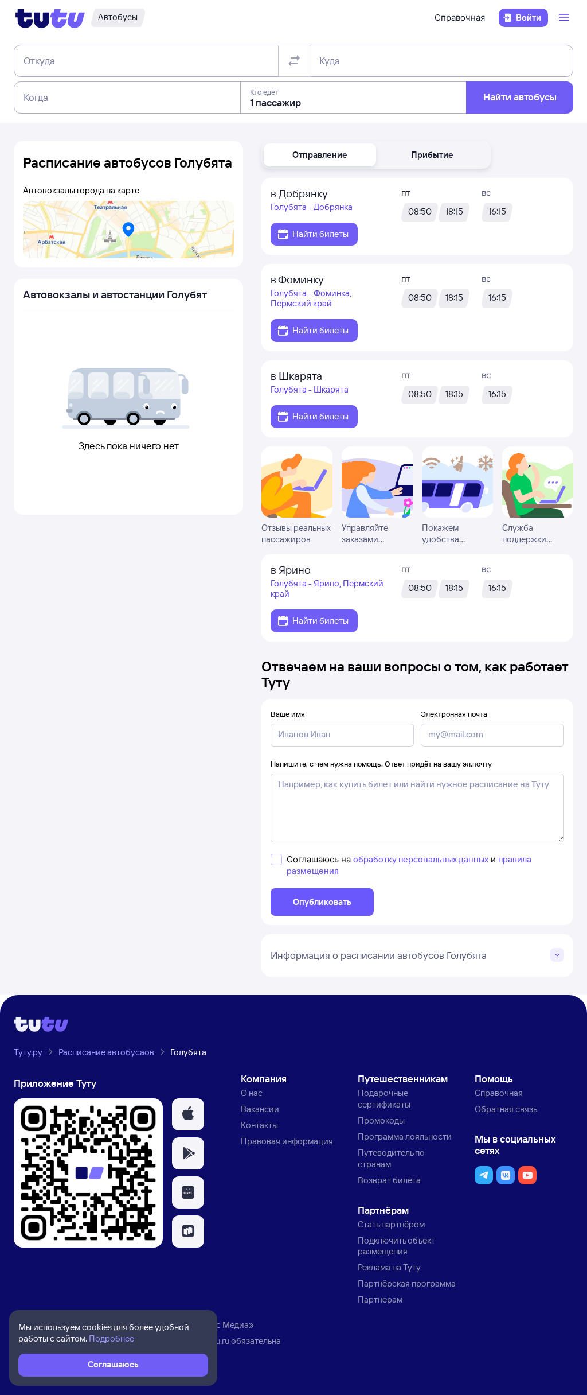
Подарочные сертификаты (384, 1098)
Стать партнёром (391, 1224)
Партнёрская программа (407, 1283)
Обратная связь (506, 1108)
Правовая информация (287, 1141)
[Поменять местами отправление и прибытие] (294, 61)
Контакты (259, 1125)
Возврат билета (389, 1180)
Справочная (460, 17)
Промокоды (381, 1120)
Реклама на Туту (389, 1267)
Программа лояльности (405, 1136)
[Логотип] (50, 18)
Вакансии (260, 1108)
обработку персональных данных (420, 859)
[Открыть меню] (565, 18)
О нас (252, 1092)
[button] (320, 154)
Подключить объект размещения (396, 1246)
